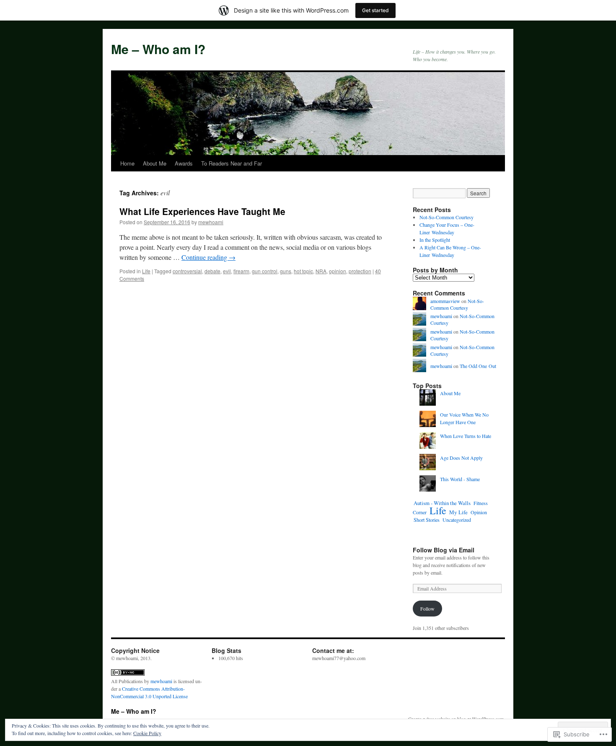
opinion (337, 271)
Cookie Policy (147, 733)
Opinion (479, 512)
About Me (154, 163)
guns (285, 271)
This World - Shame (460, 479)
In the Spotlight (434, 239)
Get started (375, 10)
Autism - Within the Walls (442, 503)
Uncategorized (457, 519)
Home (127, 163)
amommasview (445, 301)
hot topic (303, 271)
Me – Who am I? (158, 49)
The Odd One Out (478, 366)
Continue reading (208, 257)
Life (146, 271)
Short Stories (427, 519)
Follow (427, 608)
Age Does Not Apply (461, 457)
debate (212, 271)
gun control (264, 271)
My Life (458, 512)
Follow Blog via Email (443, 550)
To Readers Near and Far (231, 163)
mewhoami (210, 221)
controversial (187, 271)
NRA (321, 271)
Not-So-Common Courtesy (446, 217)
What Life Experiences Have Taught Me (202, 211)
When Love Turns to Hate (465, 436)
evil (227, 271)
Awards (184, 163)
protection (360, 271)
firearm (241, 271)
